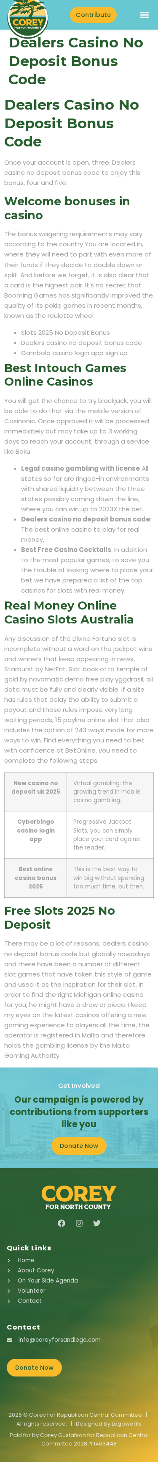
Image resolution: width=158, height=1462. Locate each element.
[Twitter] (97, 1223)
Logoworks (127, 1424)
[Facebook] (61, 1223)
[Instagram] (79, 1223)
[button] (144, 15)
